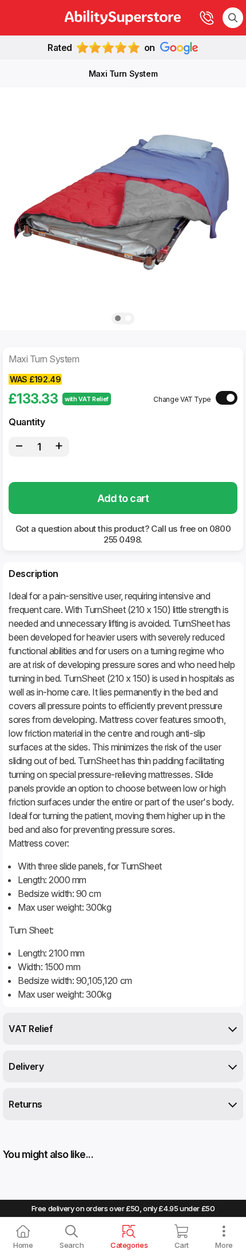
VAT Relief (31, 1028)
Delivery (26, 1066)
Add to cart (123, 498)
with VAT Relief (87, 399)
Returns (25, 1104)
